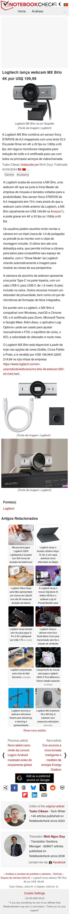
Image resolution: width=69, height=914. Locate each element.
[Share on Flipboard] (24, 794)
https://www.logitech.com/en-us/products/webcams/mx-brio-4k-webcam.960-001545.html (33, 369)
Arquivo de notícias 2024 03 (15, 877)
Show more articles (34, 730)
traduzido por (30, 164)
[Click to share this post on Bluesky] (33, 787)
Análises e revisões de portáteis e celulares (28, 873)
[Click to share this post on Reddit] (52, 787)
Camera (9, 174)
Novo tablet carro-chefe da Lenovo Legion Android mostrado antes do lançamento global (20, 755)
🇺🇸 (19, 169)
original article (55, 806)
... (64, 11)
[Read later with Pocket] (62, 787)
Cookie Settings (34, 893)
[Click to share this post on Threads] (23, 787)
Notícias (57, 873)
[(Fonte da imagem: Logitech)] (33, 406)
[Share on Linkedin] (34, 794)
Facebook (59, 862)
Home (22, 11)
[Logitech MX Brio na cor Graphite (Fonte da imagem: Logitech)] (35, 102)
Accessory (23, 174)
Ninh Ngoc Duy (54, 836)
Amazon (56, 211)
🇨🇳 (24, 169)
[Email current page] (44, 795)
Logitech (8, 508)
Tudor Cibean (38, 811)
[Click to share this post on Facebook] (14, 787)
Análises (37, 11)
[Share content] (5, 787)
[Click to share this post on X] (43, 787)
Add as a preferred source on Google (38, 778)
